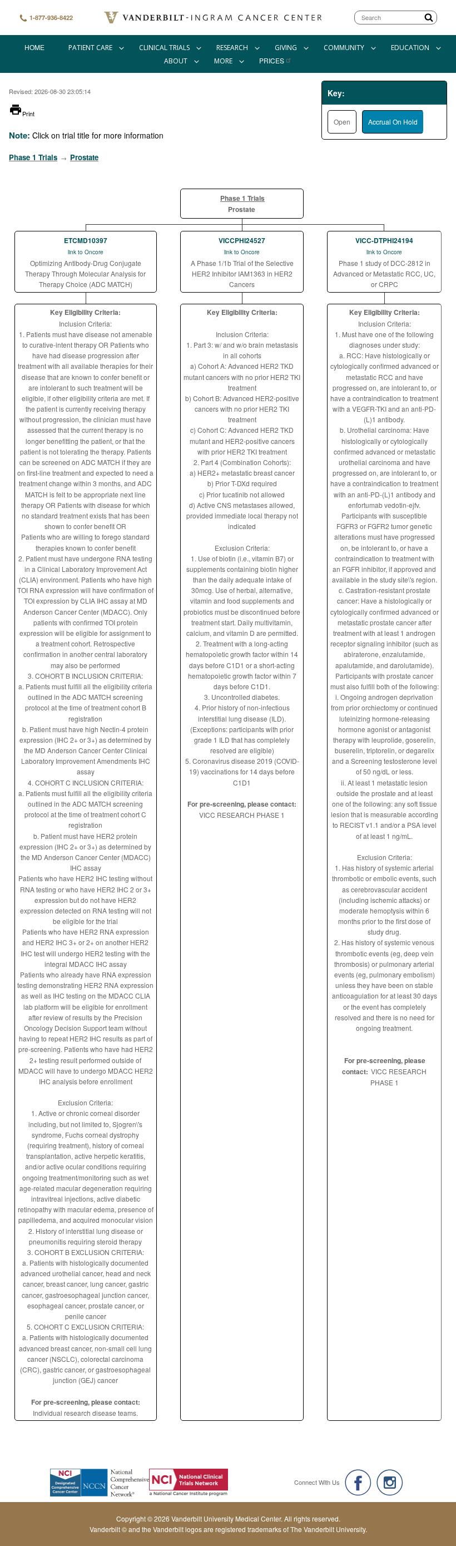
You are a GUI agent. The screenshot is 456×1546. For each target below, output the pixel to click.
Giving (286, 47)
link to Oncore (85, 252)
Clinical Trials (164, 47)
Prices (271, 60)
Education (410, 47)
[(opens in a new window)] (358, 1482)
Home (34, 47)
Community (344, 47)
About (175, 61)
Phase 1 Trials (33, 157)
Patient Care (90, 47)
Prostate (84, 157)
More (223, 61)
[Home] (213, 17)
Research (232, 47)
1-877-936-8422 (50, 17)
